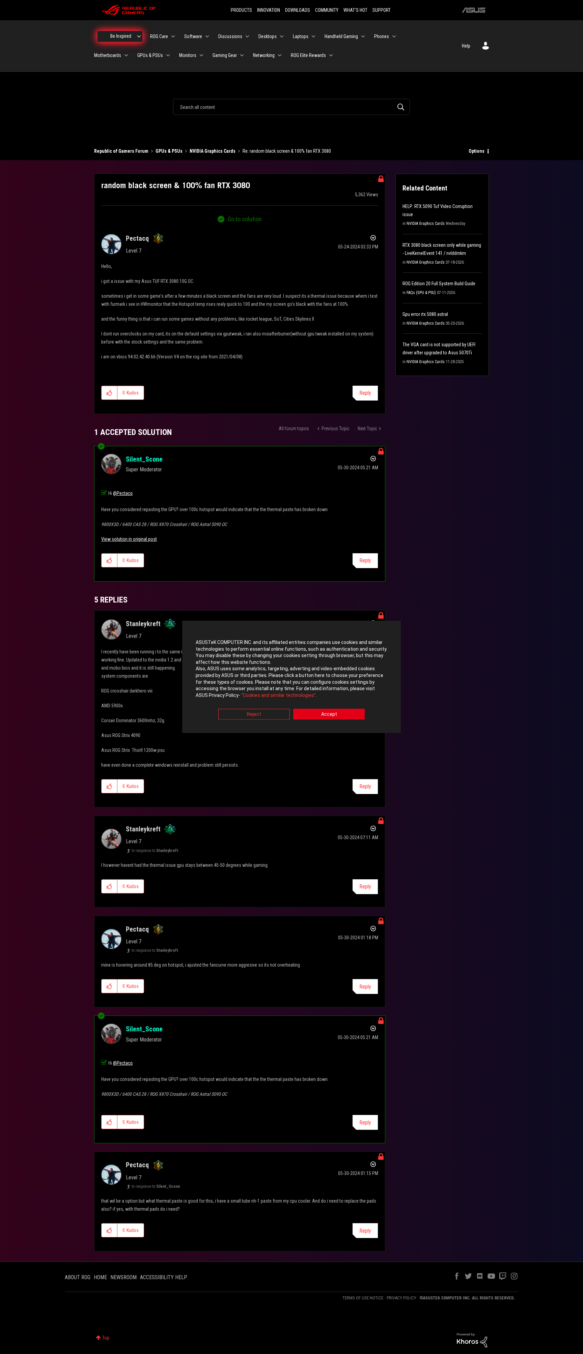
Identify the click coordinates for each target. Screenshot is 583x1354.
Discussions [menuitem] (230, 36)
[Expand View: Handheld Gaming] (363, 36)
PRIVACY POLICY (401, 1297)
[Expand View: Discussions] (247, 36)
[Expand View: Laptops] (313, 36)
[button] (109, 393)
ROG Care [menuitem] (159, 36)
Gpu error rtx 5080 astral (425, 314)
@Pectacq (123, 493)
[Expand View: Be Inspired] (139, 36)
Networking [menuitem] (264, 55)
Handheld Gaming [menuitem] (341, 36)
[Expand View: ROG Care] (173, 36)
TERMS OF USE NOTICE (362, 1297)
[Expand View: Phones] (394, 36)
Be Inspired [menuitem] (120, 36)
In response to (155, 850)
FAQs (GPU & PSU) (421, 292)
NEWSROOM (123, 1277)
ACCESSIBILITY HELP (163, 1277)
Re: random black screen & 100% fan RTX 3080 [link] (287, 151)
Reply (365, 393)
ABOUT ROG (77, 1277)
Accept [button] (329, 714)
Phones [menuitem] (381, 36)
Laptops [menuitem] (300, 36)
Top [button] (105, 1338)
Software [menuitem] (193, 36)
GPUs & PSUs (169, 151)
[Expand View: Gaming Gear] (242, 55)
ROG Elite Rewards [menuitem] (308, 55)
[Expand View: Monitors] (201, 55)
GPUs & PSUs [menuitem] (150, 55)
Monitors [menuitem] (187, 55)
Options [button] (476, 151)
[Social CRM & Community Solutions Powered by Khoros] (472, 1340)
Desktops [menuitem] (267, 36)
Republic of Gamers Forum (121, 151)
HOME (100, 1277)
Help (466, 46)
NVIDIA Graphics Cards (212, 151)
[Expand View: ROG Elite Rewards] (331, 55)
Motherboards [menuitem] (107, 55)
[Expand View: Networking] (279, 55)
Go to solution (245, 219)
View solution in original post (129, 539)
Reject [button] (254, 714)
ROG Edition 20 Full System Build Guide (438, 283)
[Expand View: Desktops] (281, 36)
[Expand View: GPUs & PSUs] (168, 55)
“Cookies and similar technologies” (278, 695)
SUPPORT (381, 10)
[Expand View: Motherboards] (126, 55)
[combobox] (291, 107)
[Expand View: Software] (207, 36)
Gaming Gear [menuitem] (225, 55)
